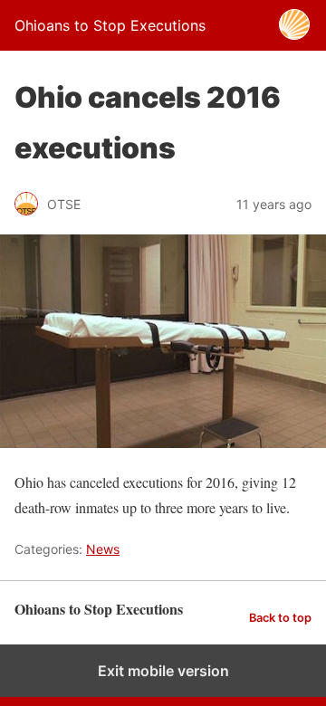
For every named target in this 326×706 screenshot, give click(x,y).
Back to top (280, 618)
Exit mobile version (163, 671)
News (103, 549)
